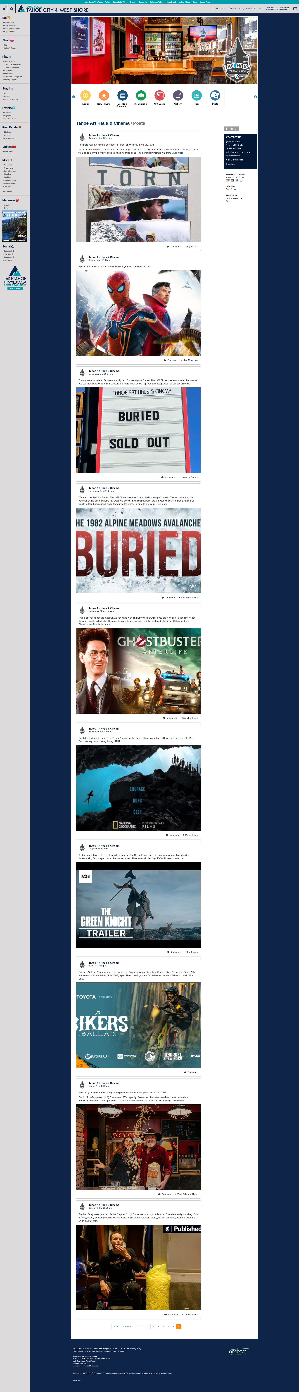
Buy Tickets (192, 246)
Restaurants (9, 22)
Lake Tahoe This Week (94, 2)
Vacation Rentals (11, 99)
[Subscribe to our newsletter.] (15, 277)
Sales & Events (10, 48)
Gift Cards (159, 104)
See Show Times (189, 597)
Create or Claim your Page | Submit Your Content (91, 1358)
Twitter (7, 260)
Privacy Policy (135, 1349)
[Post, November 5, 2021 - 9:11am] (138, 788)
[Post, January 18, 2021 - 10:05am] (138, 1267)
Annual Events (10, 119)
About (85, 104)
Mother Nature (10, 183)
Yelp (236, 128)
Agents (7, 135)
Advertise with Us (80, 1363)
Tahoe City (143, 2)
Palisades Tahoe (156, 2)
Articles (7, 205)
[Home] (53, 8)
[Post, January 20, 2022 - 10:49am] (138, 199)
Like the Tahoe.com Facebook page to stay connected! (238, 8)
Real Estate (8, 192)
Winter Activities (12, 67)
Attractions (8, 70)
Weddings (8, 177)
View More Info (190, 360)
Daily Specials (10, 25)
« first (116, 1326)
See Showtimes (190, 718)
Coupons (8, 165)
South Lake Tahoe (120, 2)
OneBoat (89, 1373)
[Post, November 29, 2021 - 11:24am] (138, 550)
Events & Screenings (122, 105)
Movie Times (191, 835)
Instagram (8, 257)
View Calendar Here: (187, 1194)
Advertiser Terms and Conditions (85, 1366)
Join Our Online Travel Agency (85, 1361)
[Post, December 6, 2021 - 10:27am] (138, 430)
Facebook (8, 251)
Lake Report (9, 151)
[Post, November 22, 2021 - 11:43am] (138, 671)
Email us (230, 164)
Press (196, 104)
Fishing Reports (10, 80)
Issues (6, 208)
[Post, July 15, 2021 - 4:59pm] (138, 1025)
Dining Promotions (12, 28)
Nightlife (7, 116)
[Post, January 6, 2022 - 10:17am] (138, 313)
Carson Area (204, 2)
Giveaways (8, 168)
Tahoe (107, 2)
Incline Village (184, 2)
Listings (7, 132)
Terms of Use (124, 1349)
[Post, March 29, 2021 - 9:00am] (138, 1147)
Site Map (7, 186)
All (5, 93)
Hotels (6, 96)
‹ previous (128, 1326)
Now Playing (104, 104)
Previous (75, 96)
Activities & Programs (13, 77)
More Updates (191, 1314)
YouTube (8, 254)
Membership (140, 104)
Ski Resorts (9, 74)
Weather (7, 174)
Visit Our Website (234, 159)
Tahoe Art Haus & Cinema (103, 123)
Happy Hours (9, 32)
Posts (215, 104)
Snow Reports (10, 171)
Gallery (178, 104)
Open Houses (9, 138)
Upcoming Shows (189, 477)
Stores (6, 45)
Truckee (133, 2)
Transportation (10, 180)
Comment (175, 246)
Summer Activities (13, 64)
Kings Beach (171, 2)
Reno (195, 2)
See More (178, 152)
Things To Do (9, 61)
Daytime (7, 112)
